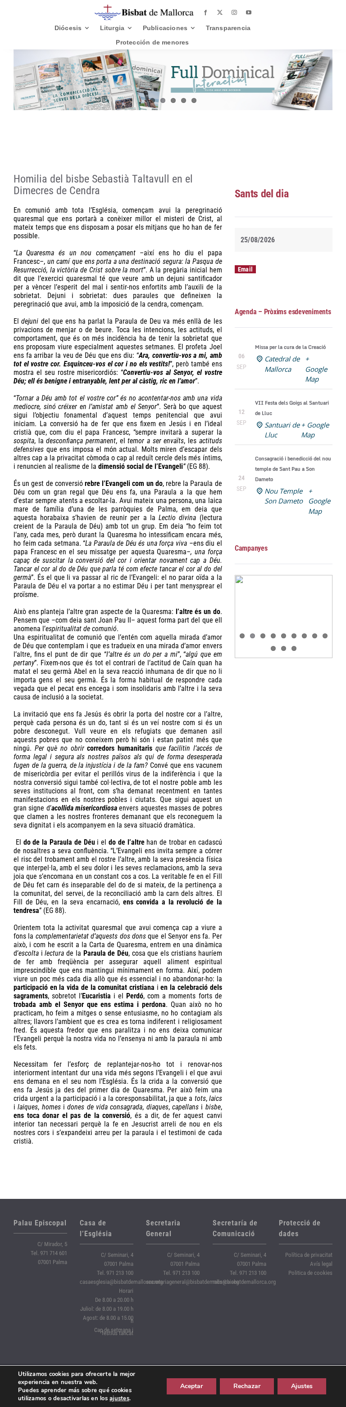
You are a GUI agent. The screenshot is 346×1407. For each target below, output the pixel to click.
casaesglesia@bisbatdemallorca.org (121, 1281)
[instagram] (234, 12)
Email (245, 269)
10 (273, 648)
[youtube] (248, 12)
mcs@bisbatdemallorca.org (244, 1281)
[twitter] (220, 12)
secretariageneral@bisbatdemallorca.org (192, 1281)
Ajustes (302, 1386)
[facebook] (205, 12)
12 (293, 648)
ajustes (119, 1398)
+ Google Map (316, 368)
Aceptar (191, 1386)
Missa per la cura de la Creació (290, 347)
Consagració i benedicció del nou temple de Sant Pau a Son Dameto (293, 468)
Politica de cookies (310, 1272)
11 (283, 648)
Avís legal (321, 1263)
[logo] (144, 8)
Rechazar (246, 1386)
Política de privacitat (308, 1254)
